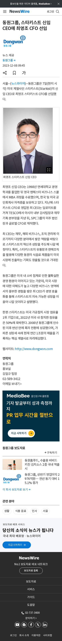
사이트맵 (47, 635)
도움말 (31, 605)
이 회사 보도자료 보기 (16, 489)
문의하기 (31, 618)
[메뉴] (4, 11)
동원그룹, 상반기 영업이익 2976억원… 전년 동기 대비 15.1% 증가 (42, 479)
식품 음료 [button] (20, 511)
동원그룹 (8, 60)
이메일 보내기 (11, 384)
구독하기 (52, 452)
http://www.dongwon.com (34, 349)
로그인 (13, 635)
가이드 (31, 597)
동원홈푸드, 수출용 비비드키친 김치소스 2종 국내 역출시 (42, 464)
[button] (4, 73)
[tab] (31, 581)
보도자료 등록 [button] (31, 570)
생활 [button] (6, 511)
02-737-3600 (32, 612)
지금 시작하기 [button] (15, 544)
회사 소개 (24, 635)
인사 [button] (34, 511)
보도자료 (31, 581)
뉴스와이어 (18, 84)
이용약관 (36, 635)
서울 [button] (45, 511)
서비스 (31, 589)
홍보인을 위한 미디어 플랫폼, (30, 3)
